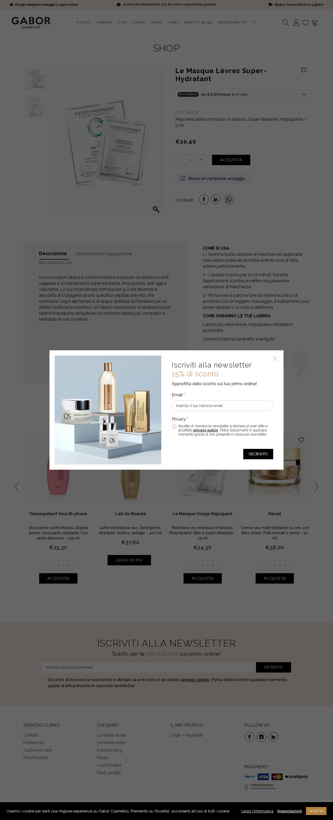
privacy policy (205, 430)
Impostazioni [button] (289, 811)
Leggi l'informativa (257, 811)
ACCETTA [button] (316, 811)
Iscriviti (258, 454)
